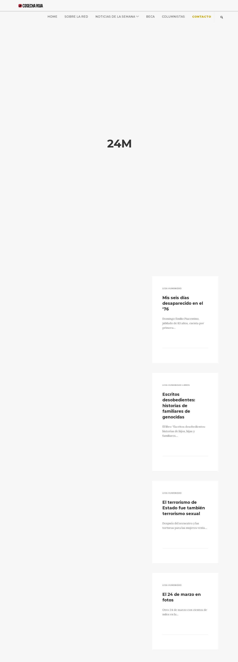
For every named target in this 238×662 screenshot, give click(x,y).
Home (52, 16)
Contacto (201, 16)
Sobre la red (76, 16)
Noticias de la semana (115, 16)
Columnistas (173, 16)
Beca (150, 16)
